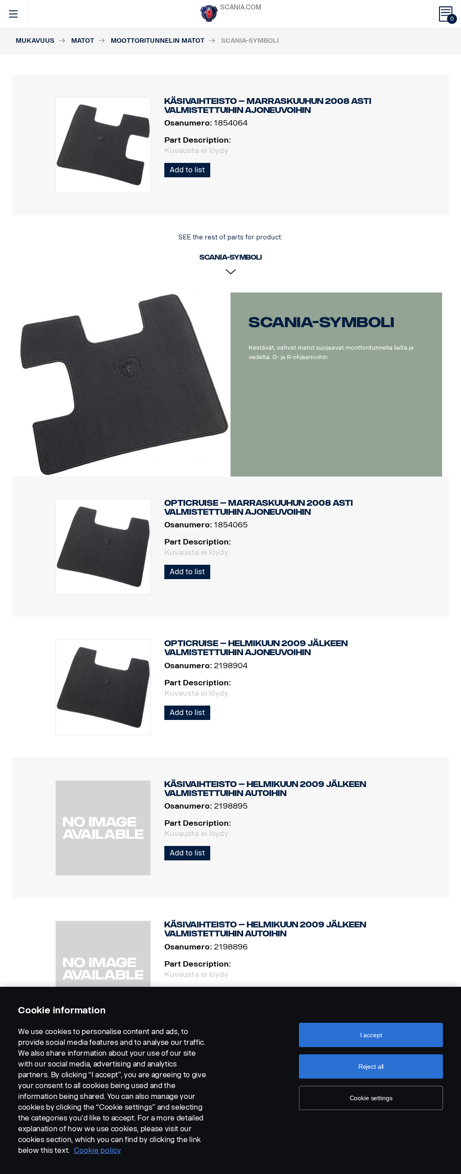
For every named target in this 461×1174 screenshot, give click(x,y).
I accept (371, 1035)
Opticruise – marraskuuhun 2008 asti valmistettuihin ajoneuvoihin (258, 508)
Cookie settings (371, 1098)
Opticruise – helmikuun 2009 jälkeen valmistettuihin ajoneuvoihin (256, 648)
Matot (82, 41)
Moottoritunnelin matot (157, 41)
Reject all (371, 1066)
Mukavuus (35, 41)
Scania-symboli (321, 322)
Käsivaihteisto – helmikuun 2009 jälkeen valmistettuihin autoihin (265, 789)
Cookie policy (97, 1150)
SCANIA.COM (240, 7)
